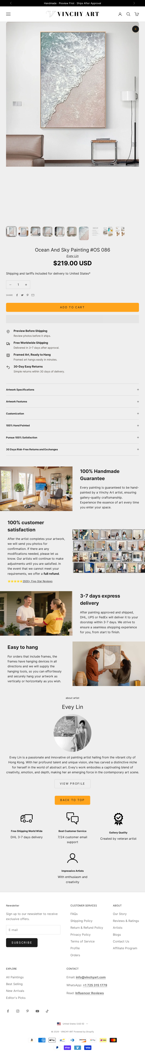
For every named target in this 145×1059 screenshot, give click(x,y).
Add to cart (72, 307)
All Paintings (15, 977)
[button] (72, 319)
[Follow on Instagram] (18, 1011)
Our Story (120, 914)
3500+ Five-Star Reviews (37, 581)
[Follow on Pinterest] (27, 1011)
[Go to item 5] (59, 231)
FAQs (74, 914)
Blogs (117, 934)
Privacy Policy (80, 934)
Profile (75, 948)
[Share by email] (32, 295)
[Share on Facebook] (17, 295)
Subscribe (22, 942)
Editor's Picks (15, 998)
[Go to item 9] (108, 231)
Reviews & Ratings (126, 921)
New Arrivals (15, 991)
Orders (75, 955)
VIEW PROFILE (72, 783)
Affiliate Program (125, 948)
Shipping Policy (81, 921)
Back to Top (72, 800)
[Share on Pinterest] (27, 295)
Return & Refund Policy (86, 927)
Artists (117, 927)
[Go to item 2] (23, 231)
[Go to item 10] (120, 231)
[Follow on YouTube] (37, 1011)
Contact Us (121, 941)
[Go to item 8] (96, 231)
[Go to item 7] (84, 233)
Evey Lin (72, 256)
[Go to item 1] (11, 231)
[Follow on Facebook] (8, 1011)
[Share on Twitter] (22, 295)
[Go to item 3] (35, 231)
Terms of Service (82, 941)
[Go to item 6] (71, 231)
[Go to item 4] (47, 231)
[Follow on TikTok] (47, 1011)
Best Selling (14, 984)
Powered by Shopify (84, 1031)
